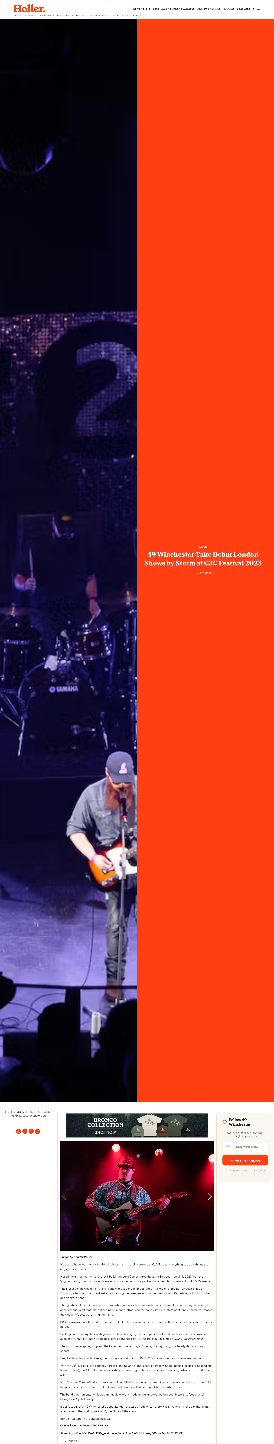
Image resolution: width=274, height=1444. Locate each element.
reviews (203, 8)
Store (174, 8)
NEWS (31, 15)
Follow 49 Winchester (245, 1161)
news (136, 8)
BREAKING (45, 15)
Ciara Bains (204, 572)
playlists (188, 8)
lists (146, 8)
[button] (210, 1196)
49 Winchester (111, 1264)
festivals (160, 8)
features (243, 8)
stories (229, 8)
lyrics (216, 8)
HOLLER (18, 15)
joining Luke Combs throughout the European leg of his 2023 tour (155, 1276)
